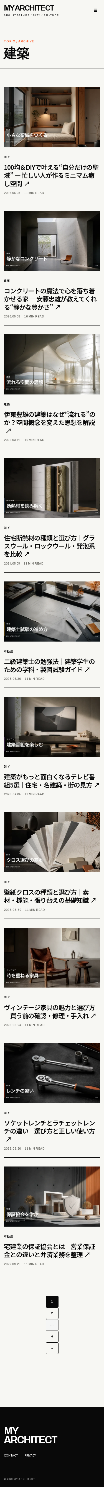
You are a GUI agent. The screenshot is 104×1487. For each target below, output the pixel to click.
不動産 (8, 651)
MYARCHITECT (30, 1436)
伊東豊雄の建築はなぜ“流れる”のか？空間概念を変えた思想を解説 (49, 422)
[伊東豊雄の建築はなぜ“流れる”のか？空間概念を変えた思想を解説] (52, 364)
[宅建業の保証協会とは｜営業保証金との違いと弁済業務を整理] (52, 1196)
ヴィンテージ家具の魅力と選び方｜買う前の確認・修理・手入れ (50, 1011)
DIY (7, 157)
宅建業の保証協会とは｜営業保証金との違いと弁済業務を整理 (49, 1250)
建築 (7, 280)
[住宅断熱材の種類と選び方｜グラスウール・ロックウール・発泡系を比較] (52, 488)
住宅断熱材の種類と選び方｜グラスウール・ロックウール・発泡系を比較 (49, 546)
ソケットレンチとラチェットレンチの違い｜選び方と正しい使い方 (49, 1131)
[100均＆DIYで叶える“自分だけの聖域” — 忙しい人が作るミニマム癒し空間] (52, 117)
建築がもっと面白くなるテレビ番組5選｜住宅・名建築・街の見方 (52, 780)
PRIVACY (30, 1455)
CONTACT (11, 1455)
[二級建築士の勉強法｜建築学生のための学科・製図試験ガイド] (52, 611)
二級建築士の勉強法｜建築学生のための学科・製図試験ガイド (49, 665)
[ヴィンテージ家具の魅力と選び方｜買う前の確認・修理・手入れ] (52, 958)
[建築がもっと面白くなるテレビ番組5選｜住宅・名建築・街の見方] (52, 727)
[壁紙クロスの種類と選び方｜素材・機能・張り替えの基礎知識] (52, 842)
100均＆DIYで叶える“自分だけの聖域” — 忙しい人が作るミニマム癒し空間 (51, 175)
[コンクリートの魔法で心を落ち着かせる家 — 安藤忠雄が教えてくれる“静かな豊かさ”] (52, 241)
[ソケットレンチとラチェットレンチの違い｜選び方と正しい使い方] (52, 1073)
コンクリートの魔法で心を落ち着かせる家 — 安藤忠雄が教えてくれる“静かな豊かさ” (50, 299)
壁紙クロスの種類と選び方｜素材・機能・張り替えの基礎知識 (50, 896)
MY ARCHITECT (31, 10)
